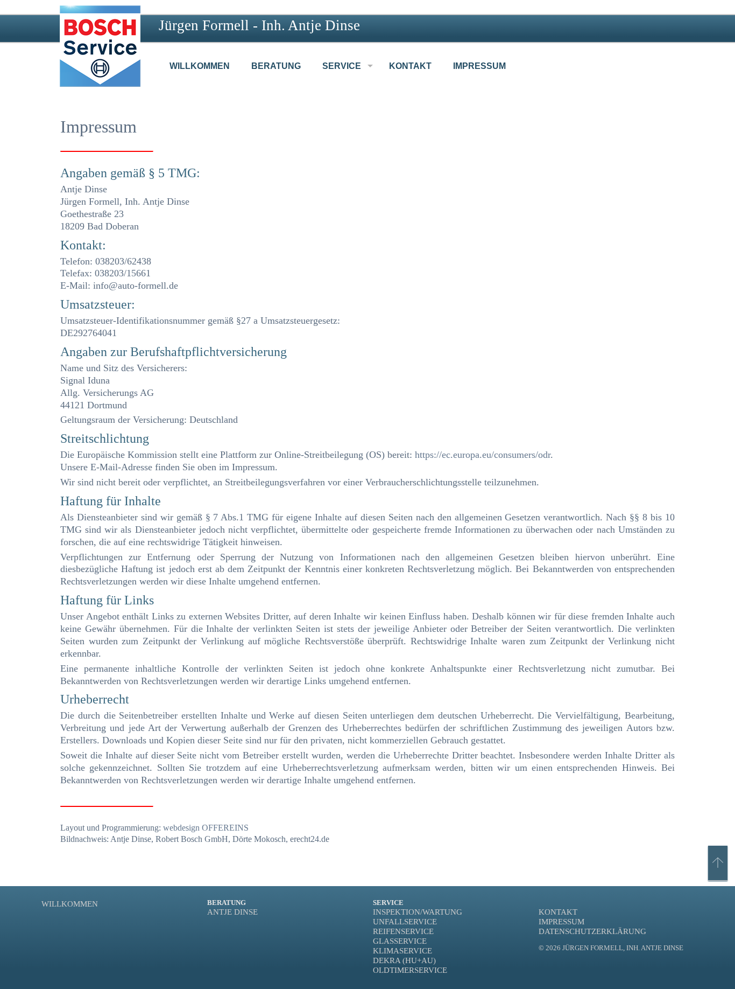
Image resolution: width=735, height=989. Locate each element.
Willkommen (69, 903)
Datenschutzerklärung (592, 931)
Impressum (561, 921)
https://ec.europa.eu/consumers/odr (482, 454)
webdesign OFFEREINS (206, 827)
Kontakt (558, 911)
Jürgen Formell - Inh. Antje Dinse (259, 25)
